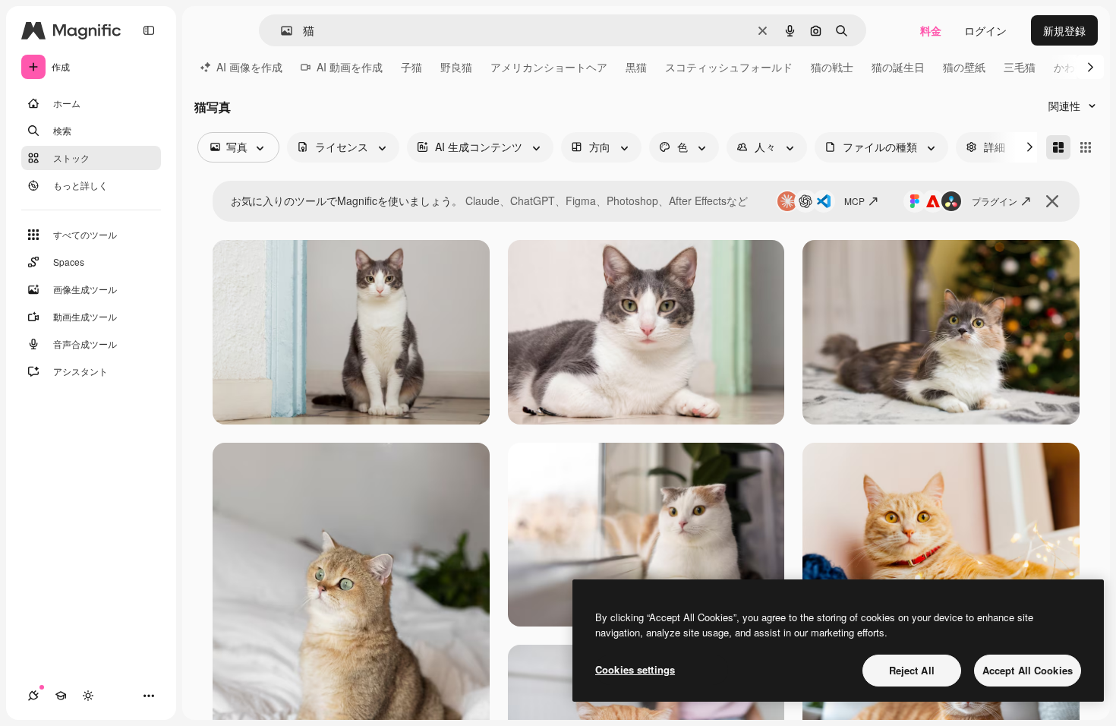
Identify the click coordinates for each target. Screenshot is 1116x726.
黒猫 (636, 66)
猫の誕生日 (898, 66)
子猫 (411, 66)
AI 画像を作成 (249, 66)
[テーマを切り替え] (88, 695)
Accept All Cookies (1027, 670)
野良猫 (456, 66)
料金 (930, 30)
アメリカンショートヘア (548, 66)
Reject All (912, 670)
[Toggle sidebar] (149, 30)
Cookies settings (635, 669)
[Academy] (61, 695)
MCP (854, 200)
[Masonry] (1058, 147)
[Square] (1085, 147)
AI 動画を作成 (350, 66)
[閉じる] (1052, 201)
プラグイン (994, 200)
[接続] (33, 695)
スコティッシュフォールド (729, 66)
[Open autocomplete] (280, 30)
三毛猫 (1020, 66)
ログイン (985, 30)
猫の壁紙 (964, 66)
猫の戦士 (832, 66)
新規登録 (1064, 30)
